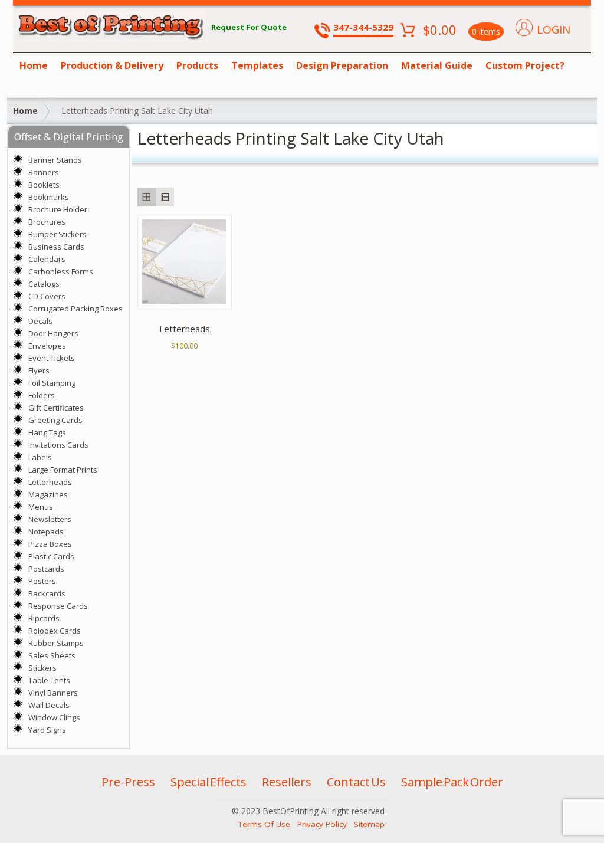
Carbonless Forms (60, 271)
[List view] (165, 197)
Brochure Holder (57, 209)
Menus (40, 506)
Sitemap (369, 824)
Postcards (46, 568)
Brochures (46, 222)
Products (197, 65)
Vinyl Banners (53, 692)
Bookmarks (48, 197)
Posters (42, 581)
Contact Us (356, 782)
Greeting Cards (55, 420)
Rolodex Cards (54, 630)
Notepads (46, 531)
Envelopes (47, 345)
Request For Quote (249, 27)
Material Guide (436, 65)
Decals (40, 321)
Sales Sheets (52, 655)
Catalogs (44, 283)
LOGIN (553, 29)
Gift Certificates (56, 407)
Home (33, 65)
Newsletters (49, 519)
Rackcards (46, 593)
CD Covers (46, 296)
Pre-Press (128, 782)
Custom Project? (524, 65)
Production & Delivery (112, 65)
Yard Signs (47, 729)
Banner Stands (55, 160)
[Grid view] (146, 197)
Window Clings (54, 717)
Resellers (286, 782)
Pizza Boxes (50, 544)
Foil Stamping (52, 383)
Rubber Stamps (56, 643)
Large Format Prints (62, 469)
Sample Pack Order (452, 782)
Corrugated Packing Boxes (75, 308)
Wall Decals (49, 705)
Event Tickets (51, 358)
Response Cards (58, 606)
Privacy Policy (322, 824)
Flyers (39, 370)
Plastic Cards (51, 556)
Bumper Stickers (57, 234)
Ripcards (44, 618)
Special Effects (208, 782)
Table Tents (49, 680)
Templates (257, 65)
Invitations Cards (58, 444)
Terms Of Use (264, 824)
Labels (40, 457)
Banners (43, 172)
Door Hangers (53, 333)
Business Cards (56, 246)
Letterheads (50, 482)
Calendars (46, 259)
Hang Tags (47, 432)
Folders (41, 395)
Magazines (48, 494)
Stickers (42, 667)
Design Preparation (342, 65)
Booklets (44, 184)
